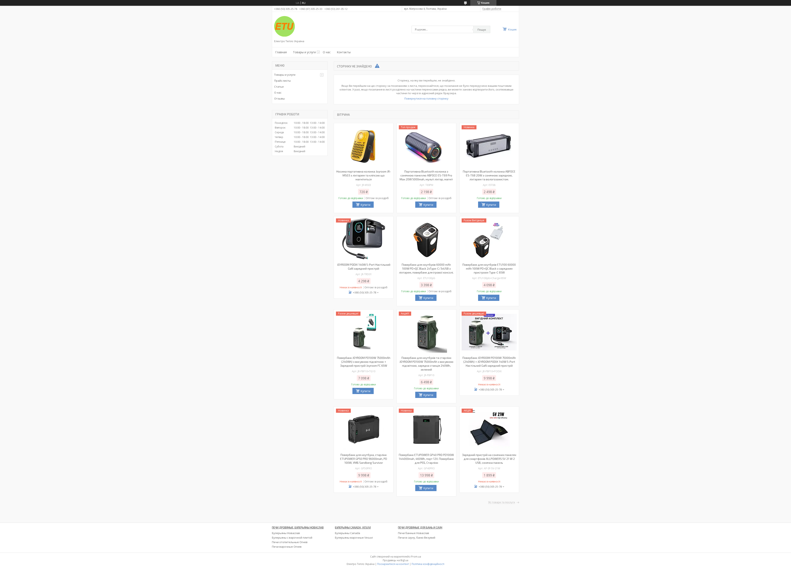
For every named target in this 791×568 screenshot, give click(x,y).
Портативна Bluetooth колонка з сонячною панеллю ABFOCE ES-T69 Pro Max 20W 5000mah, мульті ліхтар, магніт (426, 175)
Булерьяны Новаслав (286, 533)
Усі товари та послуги (501, 502)
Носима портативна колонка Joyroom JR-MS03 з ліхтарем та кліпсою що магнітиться (363, 175)
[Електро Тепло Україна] (284, 26)
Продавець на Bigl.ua (395, 560)
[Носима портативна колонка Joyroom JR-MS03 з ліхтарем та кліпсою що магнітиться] (363, 145)
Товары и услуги (304, 52)
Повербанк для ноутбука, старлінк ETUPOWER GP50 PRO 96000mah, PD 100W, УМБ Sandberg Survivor (363, 458)
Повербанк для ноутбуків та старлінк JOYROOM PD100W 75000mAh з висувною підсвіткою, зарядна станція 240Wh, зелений (426, 363)
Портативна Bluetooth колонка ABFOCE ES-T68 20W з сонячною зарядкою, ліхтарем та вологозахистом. (489, 175)
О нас (327, 52)
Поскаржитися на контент (393, 564)
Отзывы (279, 98)
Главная (281, 52)
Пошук (481, 29)
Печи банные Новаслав (413, 533)
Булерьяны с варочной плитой (292, 537)
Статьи (279, 86)
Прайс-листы (282, 80)
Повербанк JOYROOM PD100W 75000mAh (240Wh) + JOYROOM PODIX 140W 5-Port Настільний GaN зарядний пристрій (489, 361)
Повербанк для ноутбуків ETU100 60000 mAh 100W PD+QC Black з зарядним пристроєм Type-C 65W (489, 268)
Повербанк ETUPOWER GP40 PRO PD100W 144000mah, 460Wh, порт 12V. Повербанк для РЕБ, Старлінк (426, 458)
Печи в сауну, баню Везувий (416, 537)
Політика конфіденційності (428, 564)
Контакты (344, 52)
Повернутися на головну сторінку (426, 98)
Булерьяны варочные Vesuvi (354, 537)
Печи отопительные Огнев (290, 542)
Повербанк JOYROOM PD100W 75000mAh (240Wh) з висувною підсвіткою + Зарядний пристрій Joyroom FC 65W (363, 361)
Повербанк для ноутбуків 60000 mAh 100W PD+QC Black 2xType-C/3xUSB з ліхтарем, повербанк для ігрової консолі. (426, 268)
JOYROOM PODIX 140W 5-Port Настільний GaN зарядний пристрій (363, 266)
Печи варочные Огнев (287, 546)
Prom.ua (416, 556)
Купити (365, 205)
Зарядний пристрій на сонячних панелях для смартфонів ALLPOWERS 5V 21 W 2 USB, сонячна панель (489, 458)
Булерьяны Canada (347, 533)
